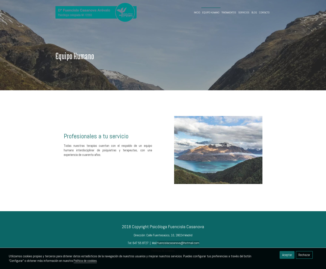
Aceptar (287, 255)
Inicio (197, 12)
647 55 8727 (141, 243)
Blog (254, 12)
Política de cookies (85, 261)
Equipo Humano (210, 12)
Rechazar (304, 255)
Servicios (243, 12)
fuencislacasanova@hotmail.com (178, 243)
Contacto (264, 12)
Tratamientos (228, 12)
